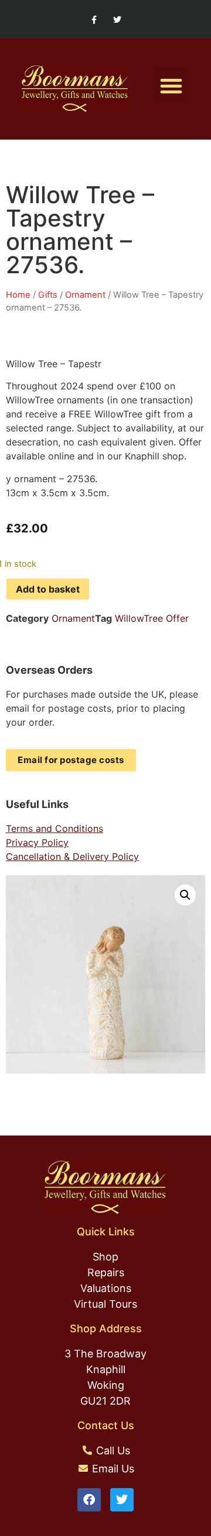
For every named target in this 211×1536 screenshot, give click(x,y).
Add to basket (48, 589)
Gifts (47, 295)
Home (18, 295)
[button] (171, 85)
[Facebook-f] (94, 20)
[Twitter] (117, 20)
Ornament (85, 295)
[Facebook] (89, 1499)
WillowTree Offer (152, 618)
